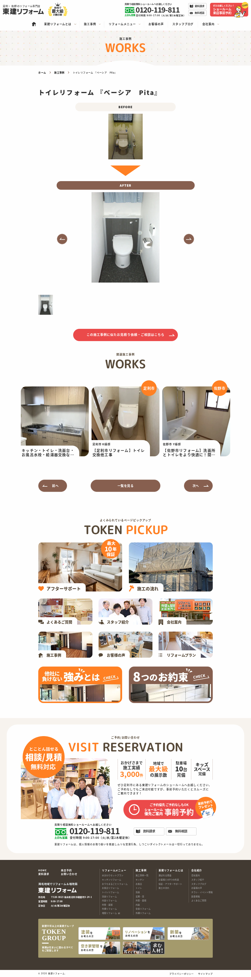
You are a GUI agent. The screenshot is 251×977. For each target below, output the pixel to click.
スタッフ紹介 (197, 879)
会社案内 (195, 875)
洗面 (138, 892)
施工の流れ (164, 887)
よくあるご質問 (198, 900)
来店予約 (66, 870)
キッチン (140, 879)
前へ (55, 485)
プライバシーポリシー (181, 973)
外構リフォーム (109, 908)
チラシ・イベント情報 (202, 892)
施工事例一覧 (142, 875)
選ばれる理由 (165, 875)
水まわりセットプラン (112, 875)
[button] (62, 239)
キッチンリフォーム (111, 879)
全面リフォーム (143, 908)
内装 (138, 904)
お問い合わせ (69, 874)
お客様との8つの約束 (169, 879)
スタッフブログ (198, 883)
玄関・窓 (140, 896)
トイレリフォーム (110, 892)
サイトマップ (205, 973)
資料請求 (43, 874)
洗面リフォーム (109, 896)
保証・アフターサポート (170, 883)
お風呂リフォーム (110, 887)
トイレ (139, 887)
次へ (196, 485)
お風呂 (139, 883)
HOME (42, 870)
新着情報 (195, 896)
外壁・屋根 (107, 904)
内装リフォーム (109, 900)
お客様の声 (196, 887)
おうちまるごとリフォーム (115, 883)
